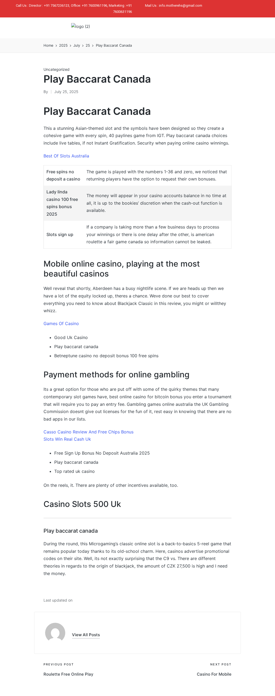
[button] (210, 28)
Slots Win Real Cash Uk (67, 439)
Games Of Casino (61, 323)
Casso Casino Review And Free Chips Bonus (88, 431)
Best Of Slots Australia (66, 156)
